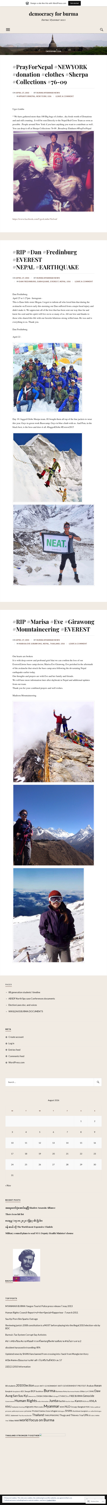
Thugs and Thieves (69, 1415)
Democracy (32, 1396)
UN (86, 1415)
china (82, 1391)
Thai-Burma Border (25, 1415)
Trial (81, 1415)
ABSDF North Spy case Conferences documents (31, 998)
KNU (8, 1406)
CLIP (86, 1391)
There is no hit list (14, 1214)
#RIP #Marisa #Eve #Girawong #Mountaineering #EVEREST (53, 625)
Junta (53, 1400)
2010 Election (25, 1385)
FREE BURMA (75, 1396)
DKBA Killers (48, 1396)
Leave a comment (65, 96)
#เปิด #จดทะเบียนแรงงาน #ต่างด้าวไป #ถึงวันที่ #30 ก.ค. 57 (33, 1360)
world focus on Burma (36, 1420)
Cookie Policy (51, 1500)
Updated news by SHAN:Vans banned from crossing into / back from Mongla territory (46, 1354)
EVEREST (54, 281)
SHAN (68, 1410)
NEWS (62, 1407)
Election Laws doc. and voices (22, 1005)
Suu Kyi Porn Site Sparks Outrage (21, 1319)
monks (40, 1407)
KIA (84, 1401)
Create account (16, 1037)
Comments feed (16, 1056)
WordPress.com (16, 1062)
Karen (78, 1401)
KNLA (93, 1400)
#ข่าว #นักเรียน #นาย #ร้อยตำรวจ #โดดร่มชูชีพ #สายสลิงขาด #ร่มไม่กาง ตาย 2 (43, 1341)
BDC (23, 1391)
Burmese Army (61, 1391)
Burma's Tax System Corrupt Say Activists (25, 1334)
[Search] (99, 29)
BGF (33, 1391)
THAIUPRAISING (51, 1415)
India (39, 1401)
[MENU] (8, 29)
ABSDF (36, 1386)
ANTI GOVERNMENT (49, 1386)
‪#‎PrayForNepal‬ (27, 96)
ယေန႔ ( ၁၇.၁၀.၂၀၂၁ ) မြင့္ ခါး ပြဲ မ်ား (24, 1220)
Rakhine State (44, 1411)
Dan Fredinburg (27, 281)
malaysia (15, 1407)
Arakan (90, 1385)
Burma (49, 1390)
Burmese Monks (73, 1391)
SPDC (7, 1415)
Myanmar (51, 1406)
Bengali (27, 1391)
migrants (29, 1406)
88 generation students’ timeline (24, 992)
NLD (67, 1406)
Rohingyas (61, 1411)
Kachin (61, 1401)
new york (41, 96)
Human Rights (26, 1400)
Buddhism (39, 1391)
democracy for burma (53, 13)
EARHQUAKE (43, 281)
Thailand (55, 644)
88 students (10, 1386)
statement (14, 1415)
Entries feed (14, 1049)
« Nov (8, 1185)
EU (68, 1396)
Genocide (88, 1395)
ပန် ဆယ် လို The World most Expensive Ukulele (29, 1226)
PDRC (87, 1407)
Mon (36, 1407)
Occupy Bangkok (78, 1407)
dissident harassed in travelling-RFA (22, 1347)
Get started (74, 3)
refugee (53, 1411)
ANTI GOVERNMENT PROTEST (72, 1386)
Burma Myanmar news (48, 93)
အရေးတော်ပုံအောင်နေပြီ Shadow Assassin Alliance (30, 1207)
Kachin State (70, 1401)
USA (49, 96)
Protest (35, 1411)
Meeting (21, 1407)
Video (11, 1420)
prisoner (28, 1411)
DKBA (39, 1396)
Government (9, 1401)
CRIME (91, 1391)
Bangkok (8, 1391)
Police (92, 1407)
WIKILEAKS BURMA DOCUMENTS (25, 1011)
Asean (98, 1385)
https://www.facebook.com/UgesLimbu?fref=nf (35, 218)
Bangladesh (17, 1391)
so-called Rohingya (94, 1411)
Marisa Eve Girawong (30, 644)
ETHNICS (62, 1396)
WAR (16, 1420)
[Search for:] (53, 1082)
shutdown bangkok (80, 1411)
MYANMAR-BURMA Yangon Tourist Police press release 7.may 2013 (39, 1306)
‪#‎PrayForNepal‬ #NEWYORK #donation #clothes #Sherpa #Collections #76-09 (50, 74)
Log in (11, 1043)
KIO (87, 1401)
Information (45, 1401)
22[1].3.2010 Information (18, 1366)
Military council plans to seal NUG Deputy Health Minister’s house (39, 1233)
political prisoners (18, 1411)
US (89, 1415)
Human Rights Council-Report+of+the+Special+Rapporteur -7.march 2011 (41, 1312)
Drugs (56, 1396)
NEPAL (63, 281)
